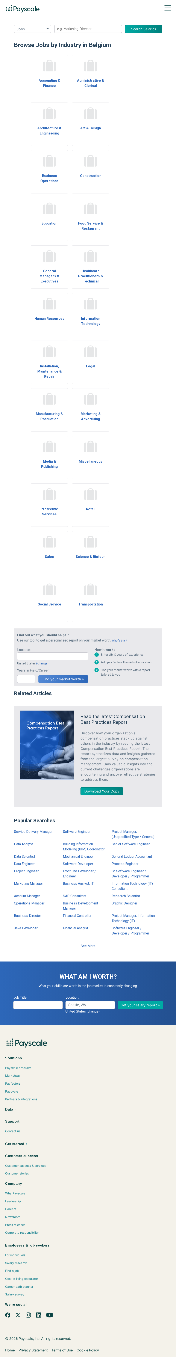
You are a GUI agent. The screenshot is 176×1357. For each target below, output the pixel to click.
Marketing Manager (28, 884)
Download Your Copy (101, 791)
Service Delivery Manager (33, 832)
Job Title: (20, 997)
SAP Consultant (74, 896)
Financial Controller (77, 916)
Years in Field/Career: (33, 670)
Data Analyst (23, 844)
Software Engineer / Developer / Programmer (130, 930)
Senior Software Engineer (131, 844)
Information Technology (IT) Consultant (132, 886)
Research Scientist (126, 896)
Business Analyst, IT (78, 884)
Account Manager (27, 896)
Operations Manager (29, 903)
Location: (24, 650)
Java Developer (26, 928)
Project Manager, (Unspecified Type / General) (133, 834)
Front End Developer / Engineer (79, 873)
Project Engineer (26, 871)
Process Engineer (125, 864)
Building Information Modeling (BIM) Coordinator (84, 846)
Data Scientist (24, 856)
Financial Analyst (75, 928)
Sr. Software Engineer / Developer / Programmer (130, 873)
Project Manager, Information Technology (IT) (133, 918)
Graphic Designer (124, 903)
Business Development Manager (80, 905)
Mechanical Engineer (78, 856)
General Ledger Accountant (132, 856)
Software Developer (78, 864)
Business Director (27, 916)
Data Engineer (24, 864)
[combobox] (88, 29)
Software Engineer (77, 832)
